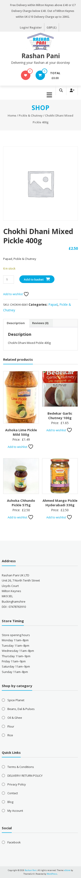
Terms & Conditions (20, 767)
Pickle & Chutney (31, 115)
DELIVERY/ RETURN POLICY (25, 776)
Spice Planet (15, 700)
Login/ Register (31, 27)
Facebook (14, 842)
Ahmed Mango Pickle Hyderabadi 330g (60, 502)
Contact (12, 793)
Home (12, 115)
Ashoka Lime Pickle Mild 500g (21, 432)
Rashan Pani (40, 55)
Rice (10, 735)
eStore (67, 870)
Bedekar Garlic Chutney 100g (59, 415)
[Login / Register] (72, 90)
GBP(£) (51, 27)
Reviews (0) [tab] (40, 323)
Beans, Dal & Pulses (21, 709)
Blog (10, 802)
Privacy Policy (16, 784)
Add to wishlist (13, 294)
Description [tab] (16, 323)
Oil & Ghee (14, 718)
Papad (53, 304)
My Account (15, 811)
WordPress (52, 873)
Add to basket (34, 279)
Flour (10, 726)
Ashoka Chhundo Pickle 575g (21, 502)
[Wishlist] (25, 75)
